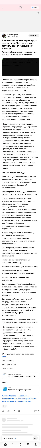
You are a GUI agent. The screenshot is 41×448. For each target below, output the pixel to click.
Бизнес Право (12, 35)
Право (9, 37)
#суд (12, 401)
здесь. (4, 357)
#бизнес (5, 396)
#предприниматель (9, 399)
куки (15, 438)
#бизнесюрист (24, 399)
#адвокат (6, 401)
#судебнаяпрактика (23, 401)
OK (35, 438)
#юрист (33, 399)
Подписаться (33, 35)
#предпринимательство (18, 396)
